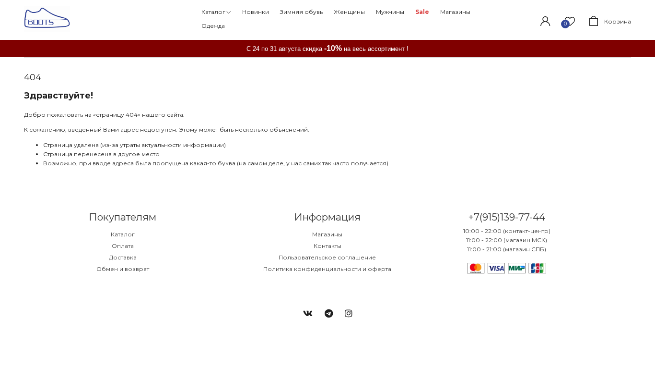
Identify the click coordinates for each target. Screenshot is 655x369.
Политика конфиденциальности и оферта (327, 268)
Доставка (123, 257)
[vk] (308, 313)
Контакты (327, 245)
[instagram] (348, 313)
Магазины (327, 234)
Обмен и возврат (122, 268)
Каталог (123, 234)
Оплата (123, 245)
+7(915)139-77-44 (506, 217)
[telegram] (329, 313)
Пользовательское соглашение (327, 257)
